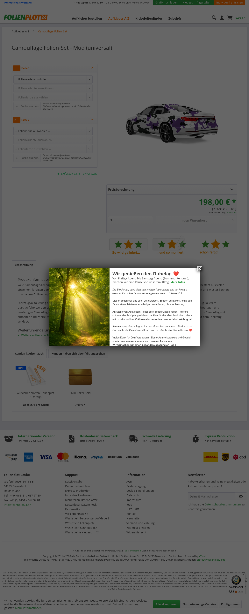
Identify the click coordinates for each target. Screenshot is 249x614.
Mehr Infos (177, 282)
